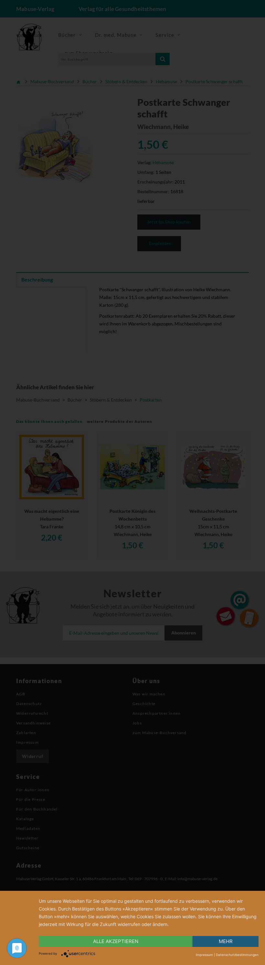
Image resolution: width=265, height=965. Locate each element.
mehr (226, 941)
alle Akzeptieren (115, 941)
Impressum (204, 955)
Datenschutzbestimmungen (237, 955)
